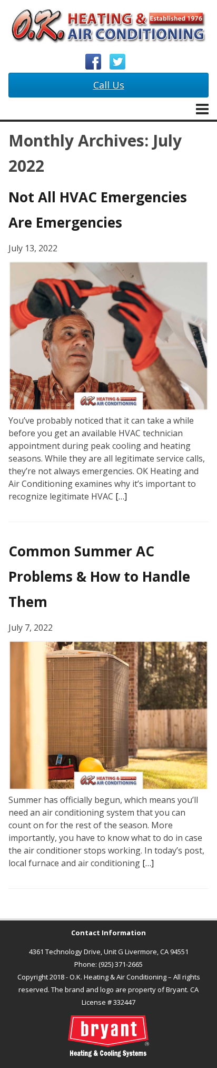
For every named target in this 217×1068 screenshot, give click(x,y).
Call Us (108, 85)
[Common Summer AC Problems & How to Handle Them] (108, 787)
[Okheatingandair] (108, 26)
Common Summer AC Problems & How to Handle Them (99, 576)
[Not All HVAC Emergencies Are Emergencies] (108, 408)
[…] (121, 496)
